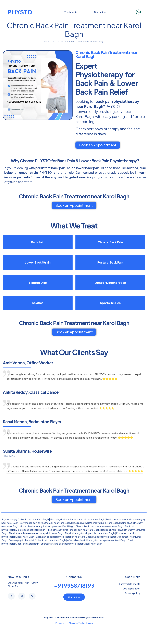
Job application (131, 588)
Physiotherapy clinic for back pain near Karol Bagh (73, 529)
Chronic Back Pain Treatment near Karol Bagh (80, 41)
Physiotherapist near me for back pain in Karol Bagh (36, 533)
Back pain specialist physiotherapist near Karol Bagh (64, 536)
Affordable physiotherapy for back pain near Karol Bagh (96, 540)
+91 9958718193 (74, 585)
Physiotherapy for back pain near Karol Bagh (25, 519)
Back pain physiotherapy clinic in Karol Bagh (95, 522)
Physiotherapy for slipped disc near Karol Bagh (90, 533)
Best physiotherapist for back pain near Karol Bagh (77, 519)
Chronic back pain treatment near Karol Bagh (99, 526)
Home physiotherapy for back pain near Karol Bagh (47, 526)
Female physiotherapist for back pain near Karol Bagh (37, 540)
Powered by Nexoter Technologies (74, 623)
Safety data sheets (129, 583)
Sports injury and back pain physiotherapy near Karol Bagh (71, 543)
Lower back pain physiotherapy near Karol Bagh (45, 522)
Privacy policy (132, 593)
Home (47, 41)
